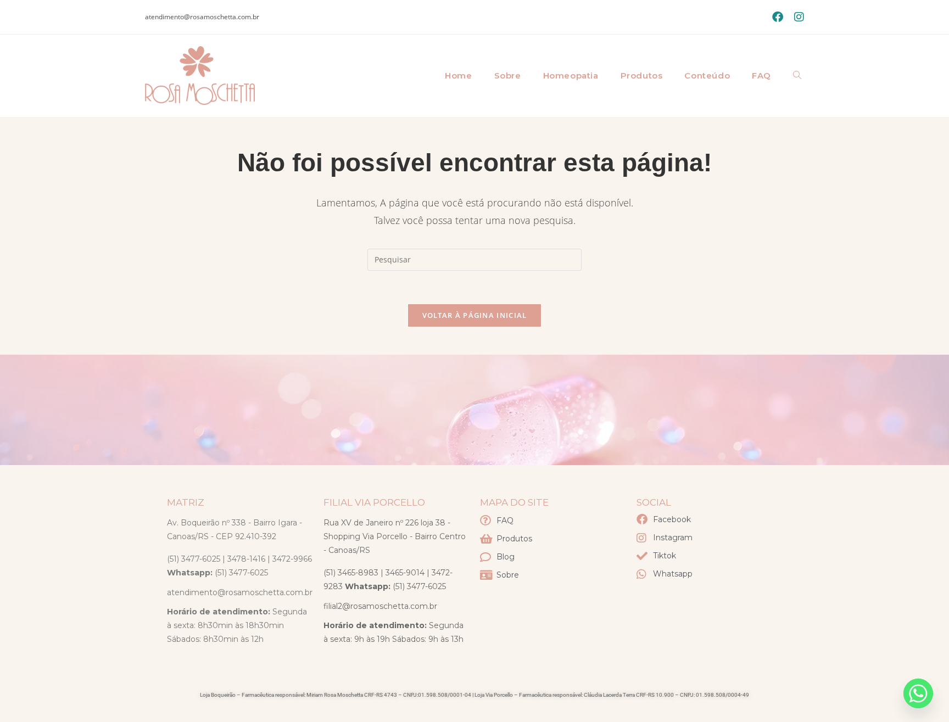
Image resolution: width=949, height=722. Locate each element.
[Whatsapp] (918, 693)
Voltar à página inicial (474, 315)
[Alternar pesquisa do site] (797, 76)
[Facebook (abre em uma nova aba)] (778, 17)
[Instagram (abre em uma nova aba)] (796, 17)
